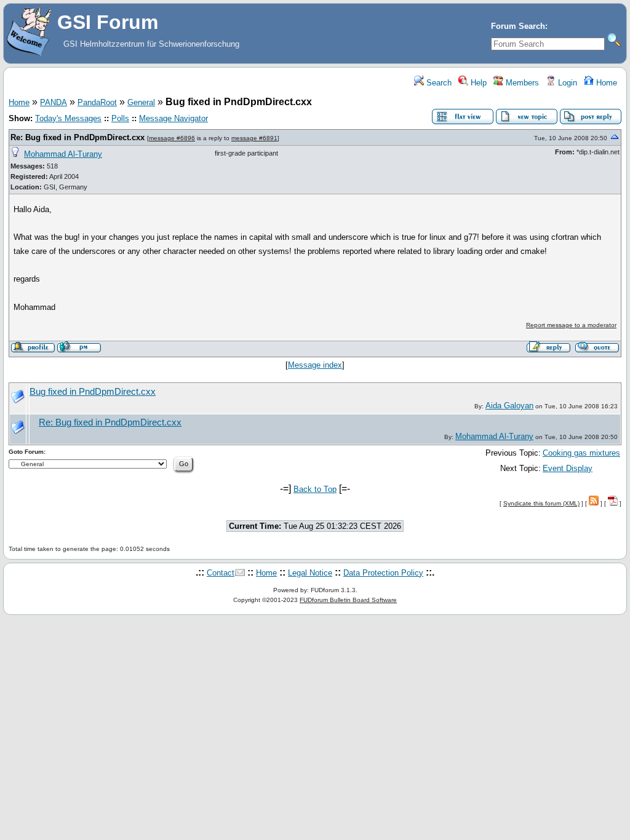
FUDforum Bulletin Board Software (348, 599)
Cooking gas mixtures (581, 453)
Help (477, 82)
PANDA (53, 102)
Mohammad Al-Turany (63, 154)
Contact (220, 572)
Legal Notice (310, 572)
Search (438, 82)
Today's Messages (68, 118)
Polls (120, 118)
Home (605, 82)
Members (521, 82)
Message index (315, 365)
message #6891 (254, 138)
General (141, 102)
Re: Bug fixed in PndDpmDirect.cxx (77, 137)
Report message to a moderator (571, 325)
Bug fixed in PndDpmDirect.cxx (93, 392)
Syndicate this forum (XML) (541, 503)
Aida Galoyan (509, 405)
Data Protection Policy (383, 572)
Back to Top (315, 489)
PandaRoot (97, 102)
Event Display (567, 468)
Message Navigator (173, 118)
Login (566, 82)
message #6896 (172, 138)
